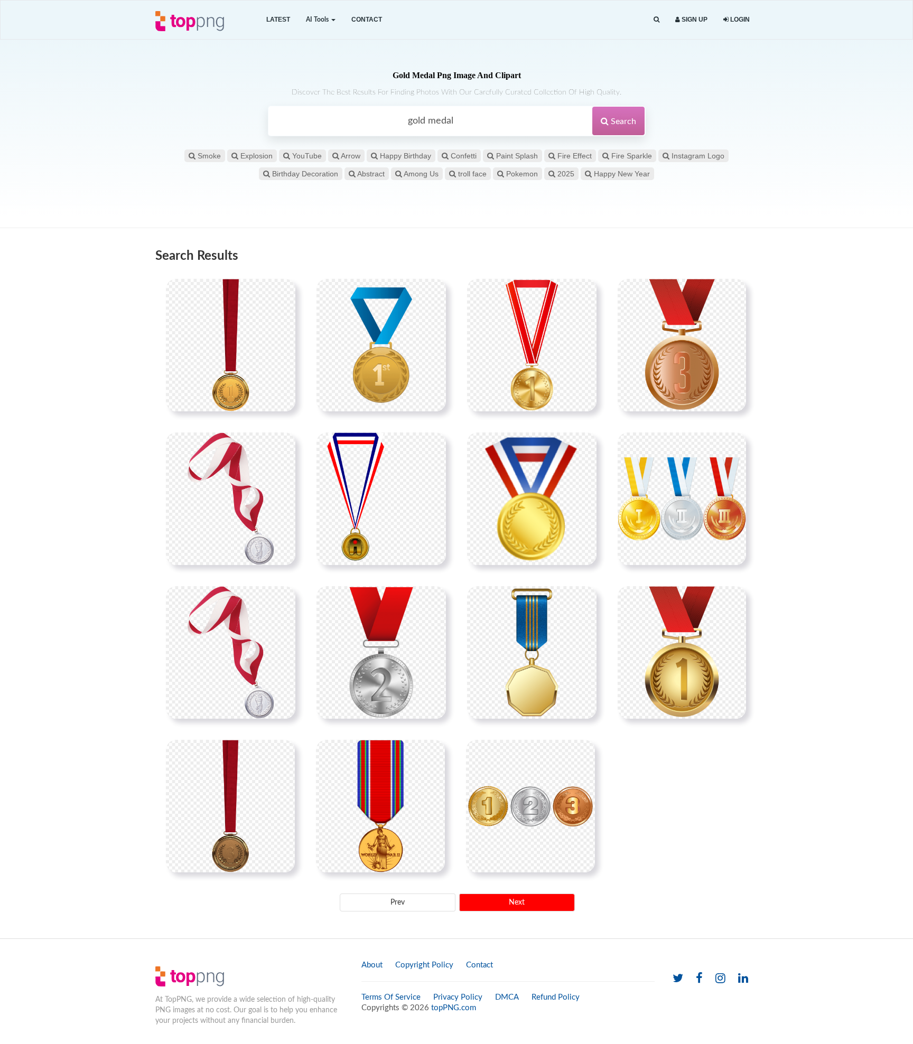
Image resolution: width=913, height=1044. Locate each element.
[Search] (656, 20)
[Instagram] (720, 979)
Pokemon (521, 174)
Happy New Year (621, 174)
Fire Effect (573, 156)
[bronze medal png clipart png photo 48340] (682, 345)
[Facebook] (699, 979)
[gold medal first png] (230, 345)
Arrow (349, 156)
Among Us (420, 174)
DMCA (507, 997)
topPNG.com (453, 1008)
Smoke (208, 156)
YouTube (306, 156)
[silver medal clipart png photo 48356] (381, 652)
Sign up (693, 19)
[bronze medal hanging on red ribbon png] (230, 806)
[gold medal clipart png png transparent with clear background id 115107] (381, 498)
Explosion (255, 156)
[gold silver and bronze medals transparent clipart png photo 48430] (530, 806)
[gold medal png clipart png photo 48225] (682, 652)
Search (622, 121)
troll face (471, 174)
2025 (564, 174)
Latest (278, 19)
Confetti (463, 156)
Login (739, 19)
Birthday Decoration (304, 174)
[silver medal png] (230, 498)
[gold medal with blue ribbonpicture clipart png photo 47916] (532, 652)
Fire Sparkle (630, 156)
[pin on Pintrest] (281, 293)
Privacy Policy (457, 997)
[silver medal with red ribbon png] (230, 652)
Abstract (370, 174)
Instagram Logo (696, 156)
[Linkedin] (743, 979)
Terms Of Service (391, 997)
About (372, 965)
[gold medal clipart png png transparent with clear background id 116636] (532, 498)
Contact (366, 19)
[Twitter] (678, 979)
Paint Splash (516, 156)
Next (517, 902)
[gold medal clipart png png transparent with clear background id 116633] (381, 345)
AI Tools (318, 19)
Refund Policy (556, 997)
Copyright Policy (424, 965)
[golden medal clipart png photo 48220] (532, 345)
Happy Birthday (404, 156)
